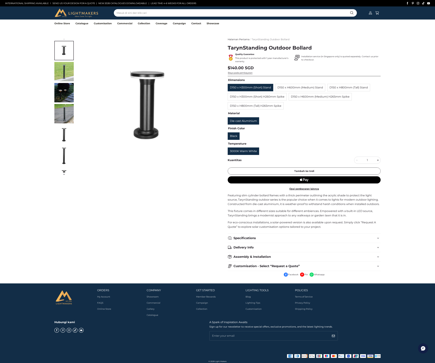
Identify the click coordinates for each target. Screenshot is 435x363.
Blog (248, 296)
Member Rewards (206, 296)
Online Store (62, 23)
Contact (196, 23)
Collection (144, 23)
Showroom (153, 296)
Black (233, 136)
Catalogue (81, 23)
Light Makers (221, 361)
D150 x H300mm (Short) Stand (250, 87)
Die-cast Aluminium (243, 121)
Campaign (179, 23)
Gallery (150, 309)
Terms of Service (304, 296)
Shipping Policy (303, 309)
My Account (103, 296)
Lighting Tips (253, 302)
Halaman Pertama (238, 39)
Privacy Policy (302, 302)
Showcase (213, 23)
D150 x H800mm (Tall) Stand (348, 87)
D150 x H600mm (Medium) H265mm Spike (320, 96)
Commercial (124, 23)
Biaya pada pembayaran (240, 72)
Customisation (103, 23)
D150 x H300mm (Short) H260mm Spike (257, 96)
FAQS (100, 302)
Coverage (161, 23)
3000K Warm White (243, 151)
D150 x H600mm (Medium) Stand (300, 87)
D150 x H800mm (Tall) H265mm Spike (255, 105)
